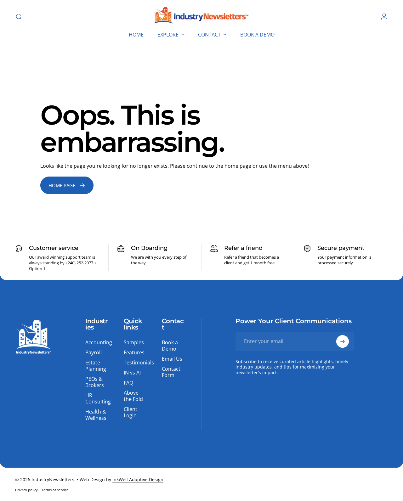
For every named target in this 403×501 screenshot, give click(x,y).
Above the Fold (133, 396)
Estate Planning (95, 365)
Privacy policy (26, 489)
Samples (134, 342)
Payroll (93, 352)
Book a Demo (170, 345)
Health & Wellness (95, 414)
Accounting (98, 342)
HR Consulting (98, 398)
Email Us (172, 359)
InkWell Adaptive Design (137, 479)
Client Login (130, 412)
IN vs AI (132, 372)
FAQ (128, 383)
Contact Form (171, 372)
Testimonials (139, 362)
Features (134, 352)
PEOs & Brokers (94, 382)
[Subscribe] (342, 341)
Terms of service (55, 489)
